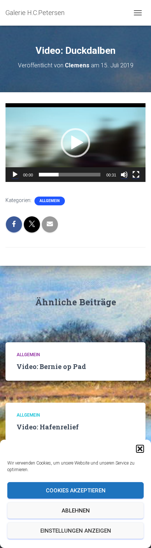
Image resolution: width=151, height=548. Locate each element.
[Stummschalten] (124, 174)
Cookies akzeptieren (76, 490)
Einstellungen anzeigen (75, 531)
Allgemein (50, 201)
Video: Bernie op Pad (51, 366)
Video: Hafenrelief (47, 426)
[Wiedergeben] (15, 174)
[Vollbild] (136, 174)
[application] (75, 142)
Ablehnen (76, 510)
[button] (140, 448)
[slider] (69, 174)
